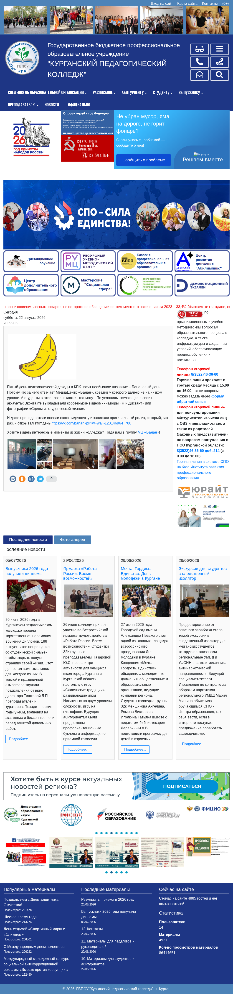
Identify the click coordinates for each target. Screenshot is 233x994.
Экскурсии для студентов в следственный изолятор (203, 573)
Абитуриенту (133, 92)
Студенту (161, 92)
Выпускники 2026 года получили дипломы (26, 571)
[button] (96, 833)
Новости (52, 104)
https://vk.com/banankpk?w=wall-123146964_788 (91, 423)
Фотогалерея (72, 539)
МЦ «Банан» (148, 432)
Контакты (210, 3)
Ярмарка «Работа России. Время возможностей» (80, 573)
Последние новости (28, 539)
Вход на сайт (162, 3)
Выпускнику (189, 92)
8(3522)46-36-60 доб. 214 (198, 451)
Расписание (103, 92)
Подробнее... (20, 739)
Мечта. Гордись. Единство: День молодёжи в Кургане (140, 573)
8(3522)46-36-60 (204, 374)
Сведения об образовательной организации (46, 92)
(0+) (225, 3)
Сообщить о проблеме (143, 160)
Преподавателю (21, 104)
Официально (79, 104)
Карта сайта (187, 3)
